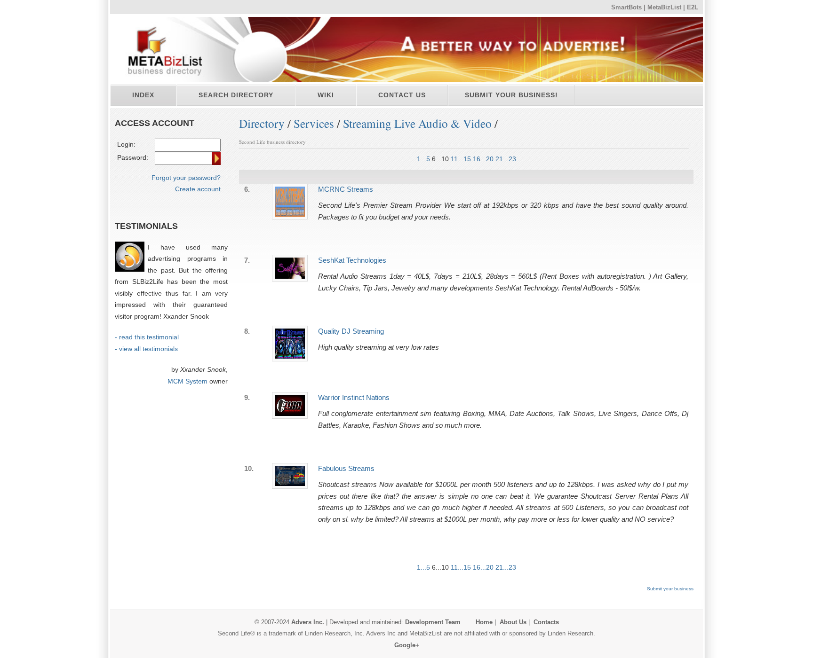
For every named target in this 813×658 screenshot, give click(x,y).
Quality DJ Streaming (351, 331)
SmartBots (626, 7)
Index (143, 95)
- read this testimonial (147, 337)
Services (314, 123)
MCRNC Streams (345, 189)
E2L (692, 7)
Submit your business (670, 588)
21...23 (505, 159)
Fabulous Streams (346, 468)
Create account (198, 189)
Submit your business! (511, 95)
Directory (262, 123)
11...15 (461, 159)
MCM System (187, 381)
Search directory (236, 95)
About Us (513, 622)
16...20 (483, 159)
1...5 (423, 159)
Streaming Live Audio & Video (417, 123)
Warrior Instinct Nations (354, 397)
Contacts (546, 622)
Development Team (433, 622)
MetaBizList (664, 7)
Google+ (406, 645)
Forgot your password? (186, 177)
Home (484, 622)
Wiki (326, 95)
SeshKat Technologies (352, 260)
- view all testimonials (146, 348)
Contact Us (402, 95)
